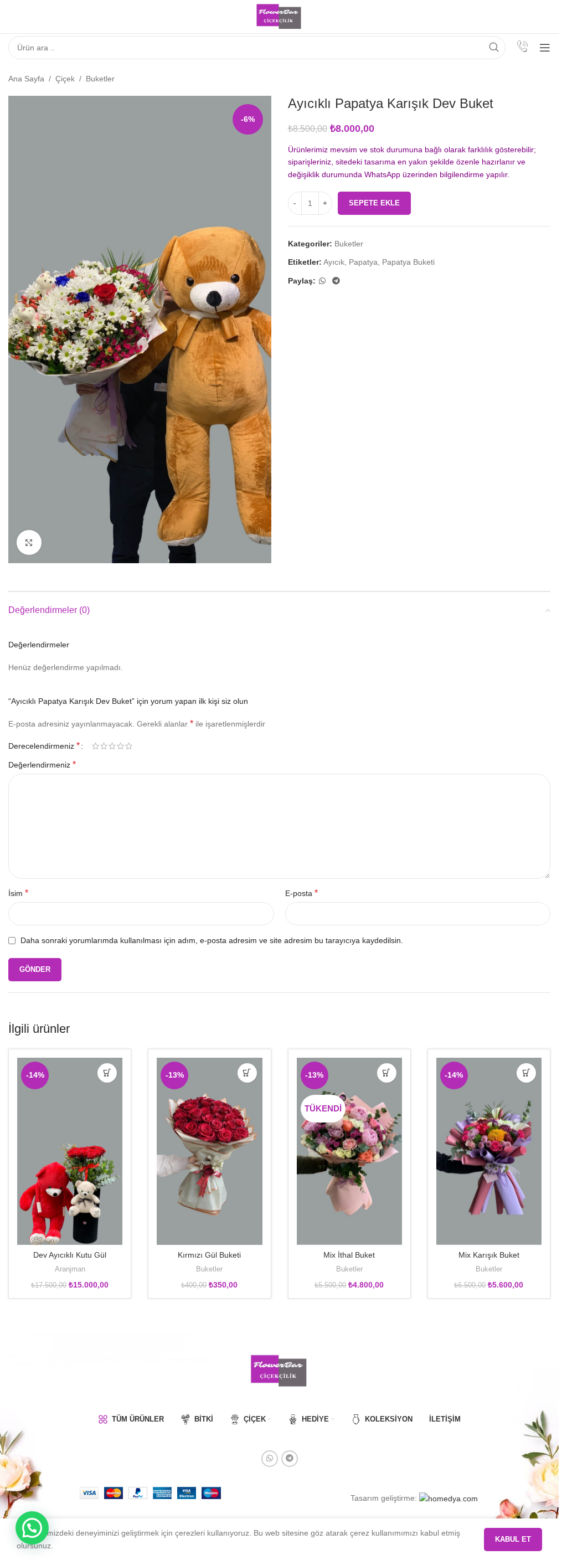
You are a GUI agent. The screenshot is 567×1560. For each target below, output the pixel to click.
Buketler (100, 78)
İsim (18, 893)
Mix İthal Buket (349, 1254)
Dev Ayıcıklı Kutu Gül (69, 1254)
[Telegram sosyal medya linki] (336, 281)
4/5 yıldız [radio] (120, 746)
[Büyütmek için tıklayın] (29, 542)
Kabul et (513, 1539)
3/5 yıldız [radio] (112, 746)
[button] (107, 1073)
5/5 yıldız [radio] (129, 746)
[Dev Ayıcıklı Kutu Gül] (69, 1151)
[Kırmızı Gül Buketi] (209, 1151)
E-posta (301, 893)
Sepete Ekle (374, 203)
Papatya (363, 262)
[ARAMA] (494, 47)
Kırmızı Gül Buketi (209, 1254)
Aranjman (70, 1269)
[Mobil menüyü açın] (545, 48)
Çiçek (65, 78)
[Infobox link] (522, 47)
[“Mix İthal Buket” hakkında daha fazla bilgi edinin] (386, 1073)
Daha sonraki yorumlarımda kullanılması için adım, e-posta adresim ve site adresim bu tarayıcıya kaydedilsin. (211, 940)
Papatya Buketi (408, 262)
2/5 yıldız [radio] (104, 746)
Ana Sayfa (26, 78)
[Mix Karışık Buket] (489, 1151)
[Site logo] (279, 16)
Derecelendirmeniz (44, 746)
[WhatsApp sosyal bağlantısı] (322, 281)
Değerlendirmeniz (42, 764)
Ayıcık (333, 262)
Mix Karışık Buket (488, 1254)
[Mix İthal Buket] (349, 1151)
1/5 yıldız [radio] (95, 746)
